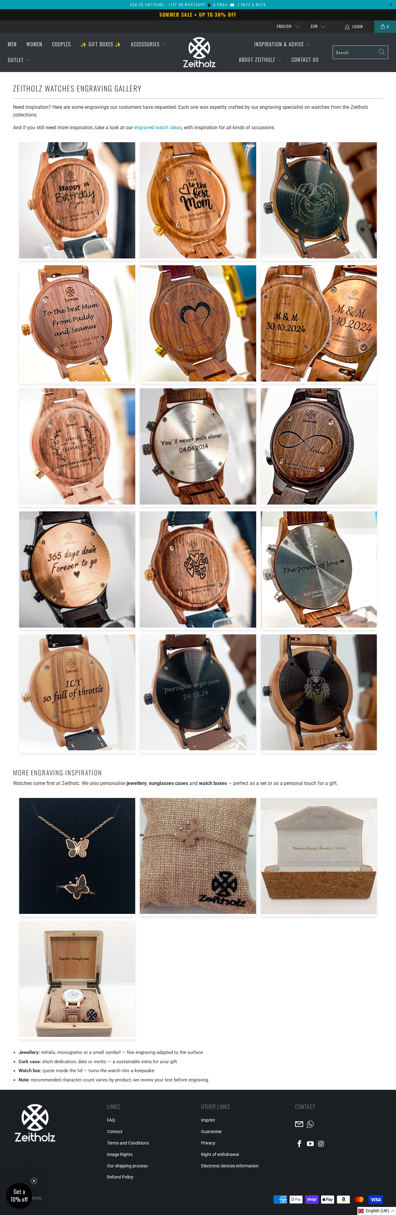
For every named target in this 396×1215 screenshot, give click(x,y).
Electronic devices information (230, 1165)
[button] (376, 1211)
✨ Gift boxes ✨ (100, 44)
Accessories (146, 44)
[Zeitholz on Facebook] (299, 1144)
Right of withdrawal (220, 1154)
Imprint (208, 1120)
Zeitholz (34, 1198)
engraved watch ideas (158, 127)
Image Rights (119, 1154)
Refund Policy (120, 1176)
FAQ (111, 1120)
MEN (12, 44)
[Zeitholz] (199, 52)
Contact (115, 1131)
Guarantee (211, 1131)
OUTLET (16, 60)
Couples (61, 44)
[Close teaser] (34, 1181)
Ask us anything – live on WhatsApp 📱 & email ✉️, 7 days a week (198, 4)
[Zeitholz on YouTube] (310, 1144)
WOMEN (34, 44)
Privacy (208, 1142)
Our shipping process (127, 1165)
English (284, 26)
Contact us (305, 59)
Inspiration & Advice (279, 44)
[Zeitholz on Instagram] (321, 1144)
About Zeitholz (258, 59)
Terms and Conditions (128, 1142)
